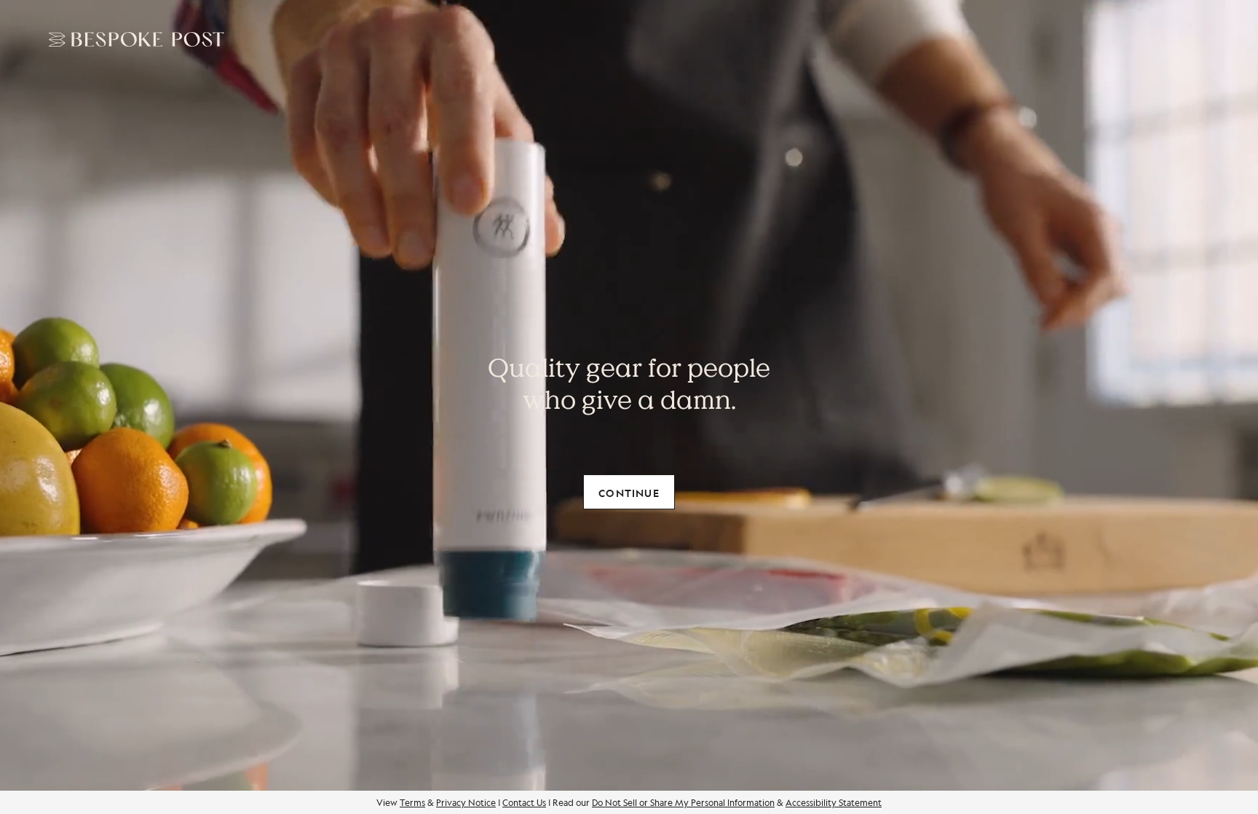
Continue (629, 492)
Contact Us (524, 802)
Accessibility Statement (834, 802)
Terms (412, 802)
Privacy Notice (466, 802)
